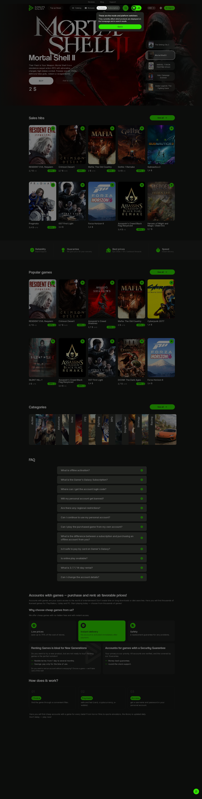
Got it (120, 27)
